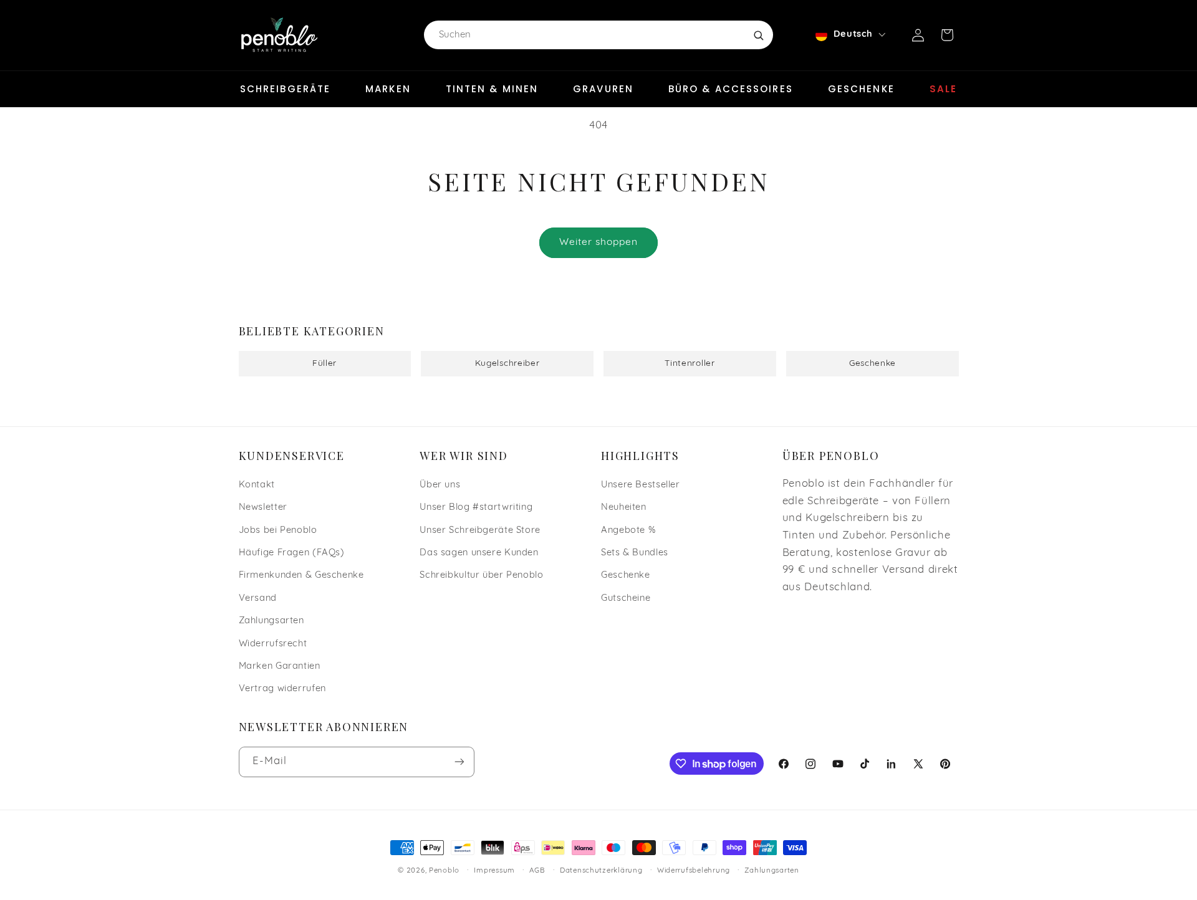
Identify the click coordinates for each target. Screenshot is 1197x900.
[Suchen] (758, 35)
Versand (258, 598)
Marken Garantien (279, 666)
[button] (947, 35)
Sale (943, 88)
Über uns (440, 485)
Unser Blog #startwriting (476, 507)
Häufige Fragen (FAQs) (292, 553)
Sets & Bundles (634, 553)
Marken (388, 88)
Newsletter (263, 507)
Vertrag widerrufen (282, 689)
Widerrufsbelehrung (693, 870)
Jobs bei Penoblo (278, 530)
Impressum (494, 870)
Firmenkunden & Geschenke (301, 575)
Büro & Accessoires (730, 88)
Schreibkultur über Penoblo (481, 575)
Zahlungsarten (271, 621)
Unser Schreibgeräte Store (480, 530)
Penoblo (444, 870)
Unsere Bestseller (640, 485)
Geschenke (861, 88)
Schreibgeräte (285, 88)
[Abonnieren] (459, 762)
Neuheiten (624, 507)
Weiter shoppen (598, 242)
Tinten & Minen (492, 88)
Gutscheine (625, 598)
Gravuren (603, 88)
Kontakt (257, 485)
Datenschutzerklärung (601, 870)
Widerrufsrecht (273, 644)
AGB (537, 870)
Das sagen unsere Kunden (479, 553)
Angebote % (628, 530)
